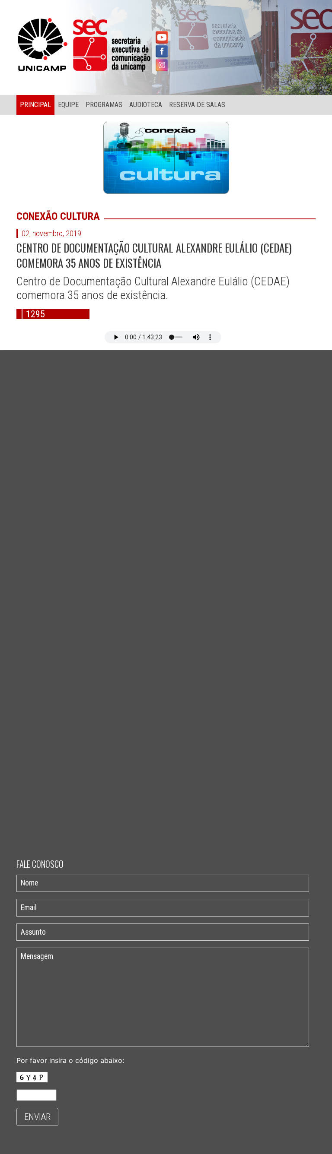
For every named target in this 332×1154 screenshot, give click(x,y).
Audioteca (145, 105)
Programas (104, 105)
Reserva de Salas (197, 105)
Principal (35, 105)
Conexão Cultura (58, 216)
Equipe (68, 105)
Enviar (37, 1117)
